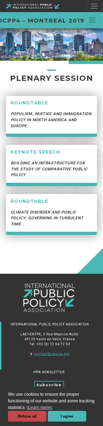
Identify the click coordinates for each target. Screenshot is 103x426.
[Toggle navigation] (94, 6)
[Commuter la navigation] (92, 20)
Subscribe (49, 385)
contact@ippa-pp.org (51, 354)
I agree (67, 416)
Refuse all (27, 416)
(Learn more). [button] (40, 407)
